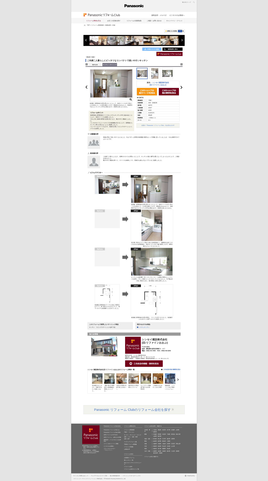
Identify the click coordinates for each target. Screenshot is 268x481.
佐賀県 (159, 451)
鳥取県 (155, 446)
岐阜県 (155, 441)
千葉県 (168, 434)
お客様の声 (127, 449)
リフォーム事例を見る (93, 21)
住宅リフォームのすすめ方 (111, 434)
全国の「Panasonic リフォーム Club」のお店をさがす (158, 125)
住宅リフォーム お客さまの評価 (112, 437)
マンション (131, 432)
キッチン (126, 434)
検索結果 (108, 25)
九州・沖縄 (147, 451)
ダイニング (132, 434)
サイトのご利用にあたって (80, 476)
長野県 (173, 438)
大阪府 (164, 443)
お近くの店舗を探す (113, 21)
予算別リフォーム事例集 (130, 444)
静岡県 (159, 441)
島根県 (159, 446)
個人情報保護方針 (115, 476)
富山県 (159, 438)
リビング (139, 434)
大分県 (173, 451)
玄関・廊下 (127, 438)
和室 (136, 436)
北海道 (155, 429)
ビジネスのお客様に (109, 446)
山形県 (177, 429)
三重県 (168, 441)
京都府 (159, 443)
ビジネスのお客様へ (177, 15)
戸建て (126, 432)
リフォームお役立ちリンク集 (131, 469)
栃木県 (159, 436)
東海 (145, 441)
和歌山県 (178, 443)
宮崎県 (177, 451)
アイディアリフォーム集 (130, 441)
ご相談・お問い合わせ (154, 21)
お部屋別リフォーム (129, 457)
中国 (145, 446)
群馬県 (159, 434)
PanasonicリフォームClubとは (111, 429)
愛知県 (164, 441)
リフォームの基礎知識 (134, 21)
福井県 (168, 438)
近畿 (145, 443)
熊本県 (168, 451)
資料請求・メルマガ (158, 15)
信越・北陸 (147, 438)
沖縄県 (160, 453)
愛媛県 (164, 448)
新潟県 (155, 438)
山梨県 (155, 436)
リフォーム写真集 (128, 446)
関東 (145, 434)
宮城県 (173, 429)
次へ (182, 40)
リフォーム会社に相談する (151, 456)
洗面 (133, 436)
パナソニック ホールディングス (131, 476)
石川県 (164, 438)
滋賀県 (155, 443)
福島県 (155, 431)
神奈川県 (178, 434)
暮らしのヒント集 (128, 460)
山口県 (173, 446)
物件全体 (95, 64)
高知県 (168, 448)
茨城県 (155, 434)
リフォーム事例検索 (97, 25)
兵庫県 (168, 443)
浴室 (125, 436)
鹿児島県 (155, 453)
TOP (88, 25)
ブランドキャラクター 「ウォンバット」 (109, 449)
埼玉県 (164, 434)
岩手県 (168, 429)
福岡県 (155, 451)
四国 (145, 448)
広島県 (168, 446)
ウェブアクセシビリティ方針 (99, 476)
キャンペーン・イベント (174, 21)
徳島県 (155, 448)
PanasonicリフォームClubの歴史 (112, 432)
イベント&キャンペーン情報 (111, 443)
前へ (86, 40)
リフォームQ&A (128, 466)
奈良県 (173, 443)
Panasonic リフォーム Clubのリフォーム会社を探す (132, 409)
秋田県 (164, 429)
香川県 (159, 448)
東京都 (173, 434)
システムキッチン (144, 327)
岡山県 (164, 446)
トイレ (129, 436)
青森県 (159, 429)
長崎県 (164, 451)
